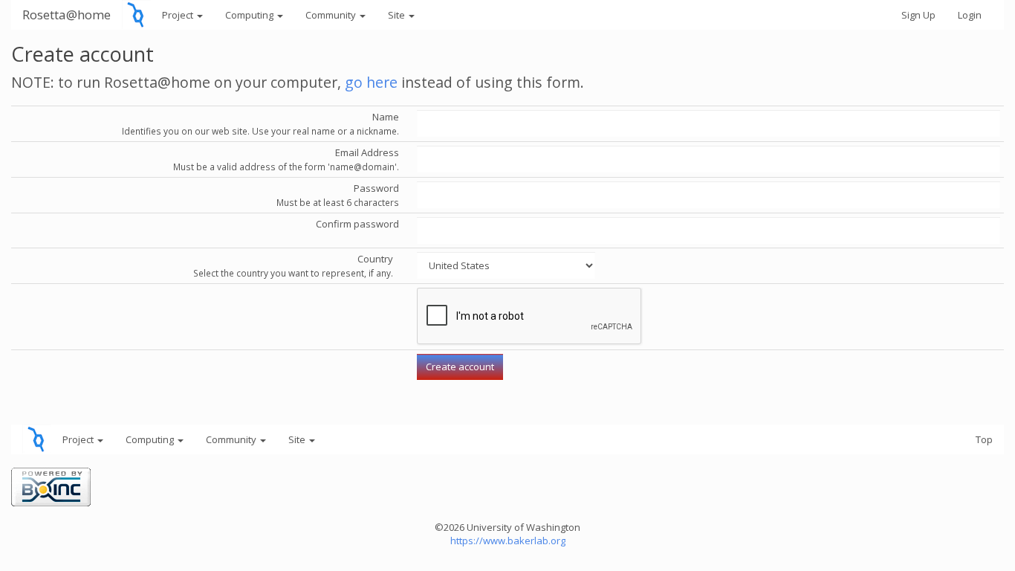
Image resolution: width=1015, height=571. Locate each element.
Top (984, 439)
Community (331, 15)
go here (371, 82)
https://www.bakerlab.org (507, 540)
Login (970, 15)
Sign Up (918, 15)
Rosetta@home (66, 14)
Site (397, 15)
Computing (250, 15)
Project (178, 15)
